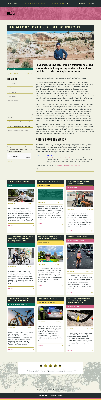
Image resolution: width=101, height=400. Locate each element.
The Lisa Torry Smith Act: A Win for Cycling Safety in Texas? (49, 238)
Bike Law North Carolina (44, 186)
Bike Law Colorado (11, 69)
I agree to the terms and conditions (18, 147)
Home (92, 3)
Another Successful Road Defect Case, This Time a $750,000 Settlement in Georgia (78, 301)
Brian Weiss (14, 74)
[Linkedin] (42, 169)
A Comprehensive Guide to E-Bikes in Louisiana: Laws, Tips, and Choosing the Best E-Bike (20, 239)
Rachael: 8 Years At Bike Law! (18, 182)
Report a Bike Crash (14, 3)
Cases (78, 307)
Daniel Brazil (70, 209)
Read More (10, 225)
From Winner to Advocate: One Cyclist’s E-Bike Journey (78, 183)
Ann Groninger (41, 202)
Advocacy (10, 186)
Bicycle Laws (11, 245)
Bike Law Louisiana (20, 245)
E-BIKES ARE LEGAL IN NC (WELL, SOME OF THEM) (19, 300)
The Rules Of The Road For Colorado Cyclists (68, 165)
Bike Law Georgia (71, 307)
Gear (26, 245)
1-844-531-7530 (81, 3)
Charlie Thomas (12, 267)
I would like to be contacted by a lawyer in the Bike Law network (20, 150)
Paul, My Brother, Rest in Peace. (49, 182)
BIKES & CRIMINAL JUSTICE (50, 299)
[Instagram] (38, 169)
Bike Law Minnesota (72, 188)
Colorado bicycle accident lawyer (56, 157)
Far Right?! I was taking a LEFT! (78, 237)
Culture (82, 241)
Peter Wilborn (11, 204)
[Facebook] (40, 169)
